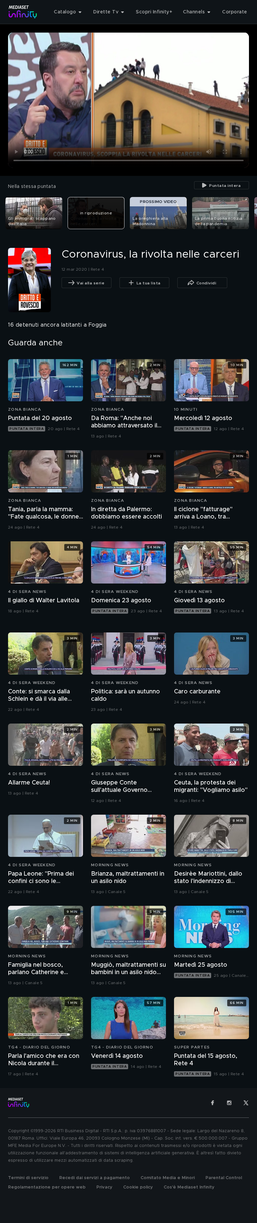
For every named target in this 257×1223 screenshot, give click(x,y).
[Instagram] (229, 1103)
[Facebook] (212, 1103)
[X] (246, 1103)
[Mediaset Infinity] (23, 12)
